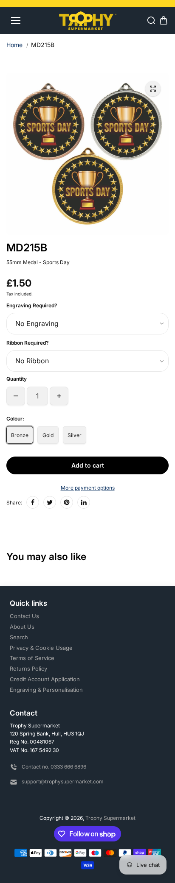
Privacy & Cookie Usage (41, 647)
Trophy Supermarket (110, 818)
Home (14, 44)
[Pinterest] (66, 502)
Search (19, 637)
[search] (151, 20)
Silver (75, 435)
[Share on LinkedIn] (83, 502)
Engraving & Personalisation (46, 689)
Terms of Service (32, 658)
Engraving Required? (31, 305)
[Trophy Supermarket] (87, 20)
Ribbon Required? (27, 343)
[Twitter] (49, 502)
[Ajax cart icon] (163, 20)
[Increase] (59, 396)
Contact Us (24, 616)
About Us (22, 626)
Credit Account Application (45, 679)
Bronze (19, 435)
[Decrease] (15, 396)
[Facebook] (32, 502)
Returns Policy (28, 668)
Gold (48, 435)
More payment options (88, 488)
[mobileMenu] (15, 20)
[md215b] (153, 88)
